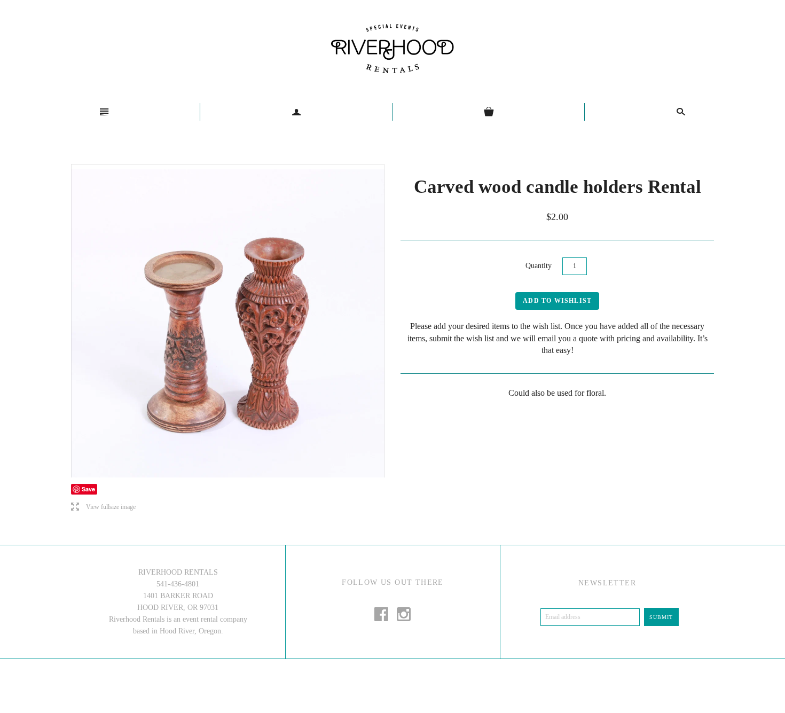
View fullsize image (103, 507)
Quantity (538, 266)
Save (88, 489)
